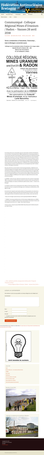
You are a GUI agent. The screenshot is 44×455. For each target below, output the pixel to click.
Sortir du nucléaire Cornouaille (11, 376)
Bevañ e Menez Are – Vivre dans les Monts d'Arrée (14, 369)
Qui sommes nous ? (9, 14)
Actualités (13, 35)
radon (27, 35)
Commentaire (8, 295)
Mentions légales (5, 444)
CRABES (7, 371)
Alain (33, 35)
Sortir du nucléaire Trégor (10, 378)
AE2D (7, 368)
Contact (15, 17)
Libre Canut (8, 373)
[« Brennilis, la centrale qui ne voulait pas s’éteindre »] (22, 426)
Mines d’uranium (4, 17)
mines (24, 35)
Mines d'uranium (18, 35)
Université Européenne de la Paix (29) (12, 382)
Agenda (24, 14)
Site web (6, 313)
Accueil (2, 14)
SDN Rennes (8, 375)
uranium (29, 35)
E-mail (6, 311)
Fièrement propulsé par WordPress (11, 452)
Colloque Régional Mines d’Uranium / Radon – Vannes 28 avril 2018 (23, 284)
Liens (10, 17)
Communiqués (18, 14)
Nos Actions (30, 14)
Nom (6, 309)
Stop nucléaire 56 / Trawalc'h (11, 380)
